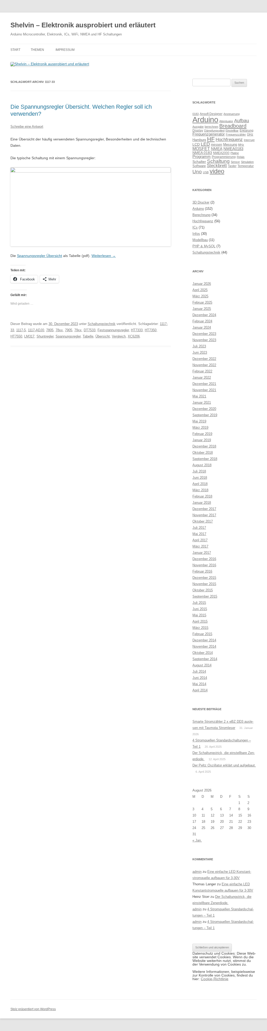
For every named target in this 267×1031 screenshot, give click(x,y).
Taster (232, 166)
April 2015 (200, 621)
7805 (49, 330)
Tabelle (88, 336)
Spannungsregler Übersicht (39, 256)
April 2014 (200, 690)
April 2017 (200, 540)
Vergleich (119, 336)
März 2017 (200, 546)
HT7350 (150, 330)
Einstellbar (232, 130)
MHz (241, 144)
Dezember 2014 (204, 640)
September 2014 (204, 659)
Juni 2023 (199, 352)
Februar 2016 (202, 571)
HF (211, 139)
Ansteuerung (231, 113)
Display (197, 130)
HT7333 (137, 330)
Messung (230, 144)
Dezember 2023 (204, 334)
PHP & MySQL (203, 246)
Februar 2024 (202, 321)
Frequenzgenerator (208, 134)
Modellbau (200, 240)
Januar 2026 (201, 284)
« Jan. (197, 840)
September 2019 (204, 415)
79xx (78, 330)
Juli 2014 (199, 671)
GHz (250, 134)
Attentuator (226, 121)
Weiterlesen (104, 256)
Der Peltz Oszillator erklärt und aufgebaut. (224, 765)
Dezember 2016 (204, 559)
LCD (196, 144)
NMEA (216, 149)
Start (15, 50)
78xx (59, 330)
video (217, 171)
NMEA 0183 (202, 153)
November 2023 (204, 340)
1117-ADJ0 (36, 330)
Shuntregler (45, 336)
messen (216, 144)
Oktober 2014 (202, 653)
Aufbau (241, 120)
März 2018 (200, 490)
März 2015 (200, 628)
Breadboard (232, 126)
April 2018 (200, 484)
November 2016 (204, 565)
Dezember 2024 (204, 315)
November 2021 (204, 390)
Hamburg (199, 140)
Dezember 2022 (204, 359)
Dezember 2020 (204, 409)
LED (205, 144)
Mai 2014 (199, 684)
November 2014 (204, 646)
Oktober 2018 (202, 453)
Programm (201, 157)
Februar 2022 (202, 371)
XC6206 (134, 336)
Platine (234, 153)
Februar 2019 (202, 434)
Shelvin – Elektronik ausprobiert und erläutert (83, 25)
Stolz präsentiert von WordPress (33, 1009)
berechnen (211, 126)
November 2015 (204, 584)
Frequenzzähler (236, 134)
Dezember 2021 (204, 384)
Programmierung (224, 157)
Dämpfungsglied (214, 130)
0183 (195, 113)
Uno (197, 171)
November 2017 (204, 515)
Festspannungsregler (113, 330)
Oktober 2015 (202, 590)
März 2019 (200, 427)
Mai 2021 (199, 396)
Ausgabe (198, 126)
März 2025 (200, 296)
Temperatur (246, 166)
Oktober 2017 (202, 521)
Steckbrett (217, 165)
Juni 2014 (199, 678)
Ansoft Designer (211, 114)
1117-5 (21, 330)
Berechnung (201, 215)
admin (197, 872)
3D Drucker (200, 202)
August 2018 (201, 465)
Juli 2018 (199, 471)
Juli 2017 (199, 528)
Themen (37, 50)
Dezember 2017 (204, 509)
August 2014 (201, 665)
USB (206, 172)
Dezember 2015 (204, 578)
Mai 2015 (199, 615)
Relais (241, 156)
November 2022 (204, 365)
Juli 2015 (199, 603)
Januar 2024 (201, 327)
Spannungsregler (68, 336)
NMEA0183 (233, 149)
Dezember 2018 (204, 446)
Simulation (247, 161)
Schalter (199, 162)
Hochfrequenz (229, 139)
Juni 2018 (199, 478)
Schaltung (218, 161)
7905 (68, 330)
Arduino (205, 119)
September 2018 (204, 459)
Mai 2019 (199, 421)
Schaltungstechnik (102, 324)
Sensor (235, 161)
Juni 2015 (199, 609)
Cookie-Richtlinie (214, 979)
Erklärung (246, 130)
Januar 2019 (201, 440)
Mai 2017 (199, 534)
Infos (196, 234)
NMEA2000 (221, 153)
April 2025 (200, 290)
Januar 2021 (201, 402)
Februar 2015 (202, 634)
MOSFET (201, 148)
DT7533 (89, 330)
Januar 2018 (201, 503)
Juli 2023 (199, 346)
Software (199, 166)
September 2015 (204, 596)
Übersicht (102, 336)
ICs (195, 227)
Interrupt (249, 140)
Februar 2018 (202, 496)
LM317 (29, 336)
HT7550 (16, 336)
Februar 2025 (202, 302)
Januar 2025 (201, 309)
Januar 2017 (201, 553)
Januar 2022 (201, 377)
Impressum (65, 50)
